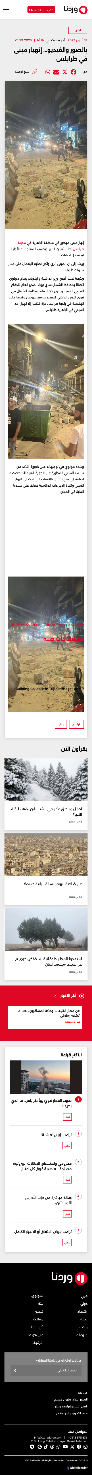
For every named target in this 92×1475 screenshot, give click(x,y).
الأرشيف (37, 1343)
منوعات (82, 1335)
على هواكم (35, 1335)
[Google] (39, 1446)
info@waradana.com (47, 1437)
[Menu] (7, 12)
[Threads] (52, 1446)
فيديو (39, 1311)
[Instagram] (86, 1446)
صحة (84, 1319)
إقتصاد (82, 1311)
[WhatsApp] (58, 1446)
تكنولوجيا (37, 1296)
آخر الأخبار (36, 1327)
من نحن (82, 1392)
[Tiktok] (46, 1446)
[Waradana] (70, 1284)
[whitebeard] (75, 1467)
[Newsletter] (15, 1370)
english (36, 9)
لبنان (78, 30)
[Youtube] (65, 1446)
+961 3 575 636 (78, 1437)
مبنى (61, 724)
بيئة (40, 1304)
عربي (50, 9)
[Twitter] (65, 72)
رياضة (83, 1327)
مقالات (38, 1319)
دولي (84, 1304)
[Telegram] (32, 1446)
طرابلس (76, 724)
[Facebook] (73, 72)
